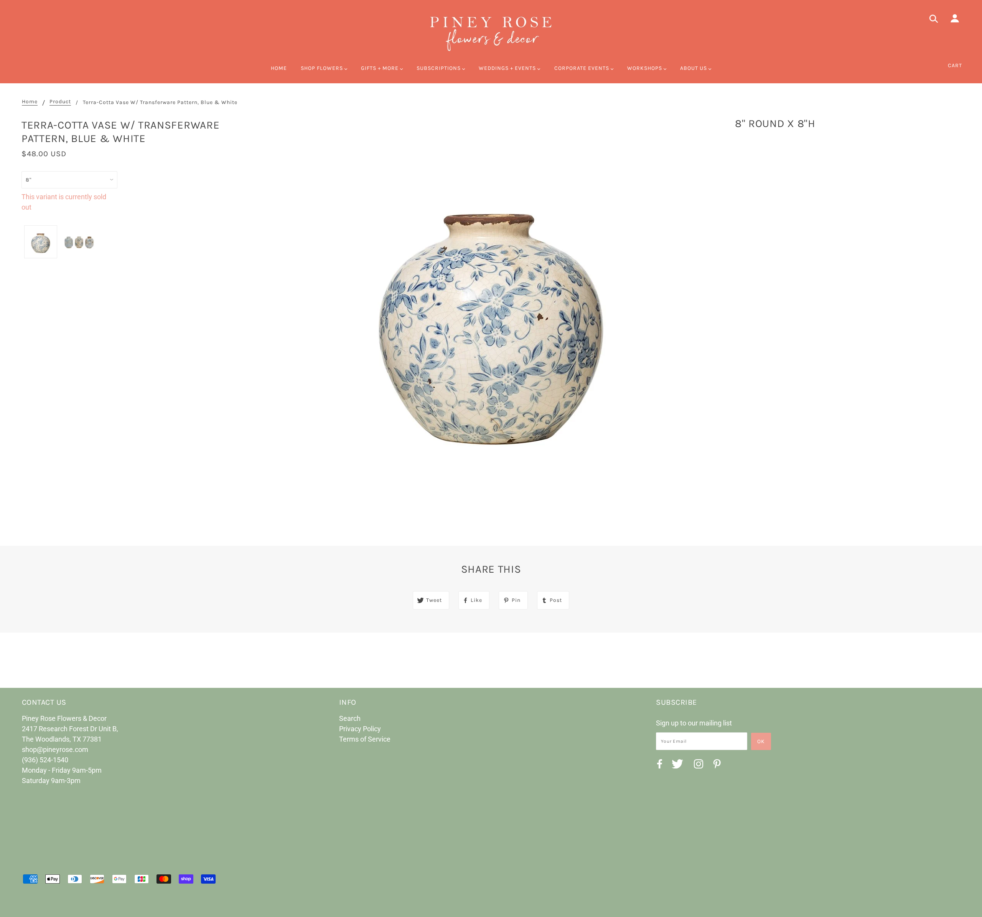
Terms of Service (364, 739)
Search (350, 718)
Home (30, 102)
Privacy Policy (360, 729)
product (60, 102)
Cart (955, 65)
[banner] (491, 32)
